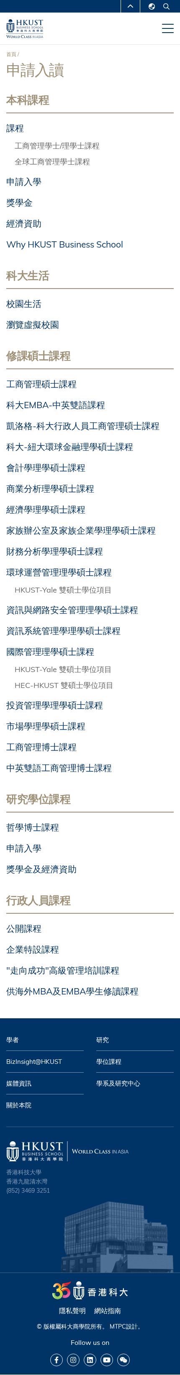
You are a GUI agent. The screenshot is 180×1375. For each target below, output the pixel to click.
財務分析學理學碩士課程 (54, 551)
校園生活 (23, 303)
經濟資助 (23, 223)
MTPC (118, 1326)
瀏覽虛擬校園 (32, 324)
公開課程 (23, 928)
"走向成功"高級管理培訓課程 (62, 970)
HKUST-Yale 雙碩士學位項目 (63, 590)
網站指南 (107, 1310)
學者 (12, 1040)
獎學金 (19, 202)
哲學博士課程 (32, 827)
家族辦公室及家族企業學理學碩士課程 (81, 530)
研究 (102, 1040)
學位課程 (108, 1062)
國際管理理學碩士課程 (50, 651)
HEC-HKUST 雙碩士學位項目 (64, 685)
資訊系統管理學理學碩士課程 (63, 630)
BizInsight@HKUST (34, 1062)
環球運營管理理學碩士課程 (59, 572)
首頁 (11, 54)
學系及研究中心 (118, 1083)
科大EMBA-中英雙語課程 (55, 404)
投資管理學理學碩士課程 (54, 705)
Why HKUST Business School (64, 244)
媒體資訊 (18, 1083)
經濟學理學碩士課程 (45, 509)
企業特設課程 (32, 949)
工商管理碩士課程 (41, 383)
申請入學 (23, 181)
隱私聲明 (72, 1310)
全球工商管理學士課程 (52, 161)
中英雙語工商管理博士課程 (59, 767)
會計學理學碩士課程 (45, 467)
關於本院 (18, 1105)
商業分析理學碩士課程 (50, 488)
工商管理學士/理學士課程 (57, 146)
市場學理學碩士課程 (45, 726)
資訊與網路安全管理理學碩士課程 (72, 609)
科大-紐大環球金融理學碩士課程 (69, 446)
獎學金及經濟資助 (41, 869)
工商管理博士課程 (41, 746)
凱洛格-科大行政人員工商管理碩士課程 (82, 425)
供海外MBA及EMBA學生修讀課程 (72, 991)
